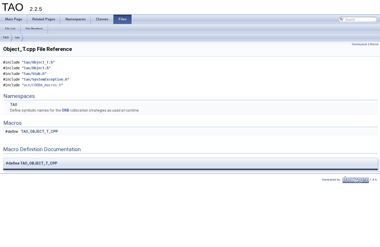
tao (17, 37)
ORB (65, 110)
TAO (6, 37)
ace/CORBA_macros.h (42, 85)
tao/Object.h (36, 68)
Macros (374, 44)
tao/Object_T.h (38, 62)
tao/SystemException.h (45, 79)
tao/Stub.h (34, 74)
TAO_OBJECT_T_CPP (39, 131)
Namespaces (359, 44)
